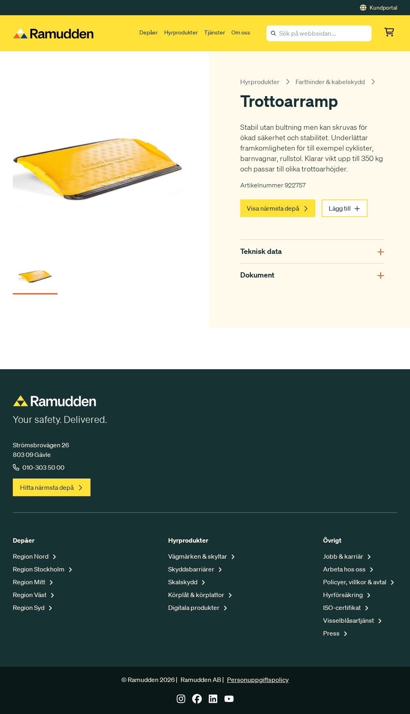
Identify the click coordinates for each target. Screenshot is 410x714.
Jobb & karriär (343, 556)
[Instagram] (181, 701)
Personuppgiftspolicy (258, 680)
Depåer (148, 32)
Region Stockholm (39, 569)
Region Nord (31, 556)
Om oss (240, 32)
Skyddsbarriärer (191, 569)
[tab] (35, 273)
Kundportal (383, 7)
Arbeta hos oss (345, 569)
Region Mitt (29, 582)
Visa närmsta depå (273, 208)
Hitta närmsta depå (47, 487)
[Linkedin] (213, 701)
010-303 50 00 (43, 467)
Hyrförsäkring (343, 595)
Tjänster (214, 32)
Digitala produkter (194, 607)
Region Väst (30, 595)
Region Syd (29, 607)
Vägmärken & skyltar (198, 556)
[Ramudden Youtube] (229, 701)
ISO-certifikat (342, 607)
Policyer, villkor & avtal (355, 582)
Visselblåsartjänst (349, 620)
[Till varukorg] (390, 33)
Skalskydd (183, 582)
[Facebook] (197, 701)
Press (332, 633)
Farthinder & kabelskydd (330, 82)
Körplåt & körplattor (196, 595)
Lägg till (340, 208)
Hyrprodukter (181, 32)
